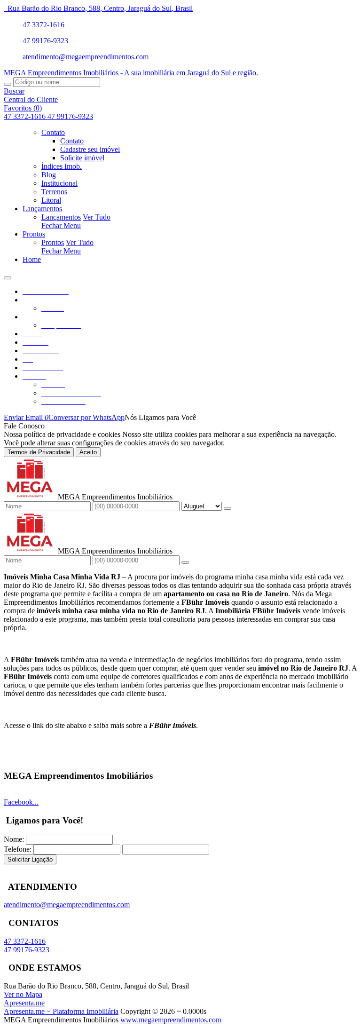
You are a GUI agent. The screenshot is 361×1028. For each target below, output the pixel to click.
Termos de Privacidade (39, 452)
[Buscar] (7, 84)
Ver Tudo (96, 217)
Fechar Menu (61, 225)
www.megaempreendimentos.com (170, 1020)
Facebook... (21, 802)
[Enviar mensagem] (227, 508)
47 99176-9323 (45, 41)
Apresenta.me (24, 1003)
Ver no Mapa (23, 994)
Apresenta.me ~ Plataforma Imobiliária (61, 1011)
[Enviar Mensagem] (185, 562)
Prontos (52, 242)
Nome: (14, 839)
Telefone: (17, 849)
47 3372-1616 (43, 25)
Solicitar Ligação (30, 859)
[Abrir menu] (7, 275)
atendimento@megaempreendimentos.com (86, 57)
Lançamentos (61, 217)
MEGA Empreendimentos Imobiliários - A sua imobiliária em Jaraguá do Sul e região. (131, 73)
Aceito (88, 452)
